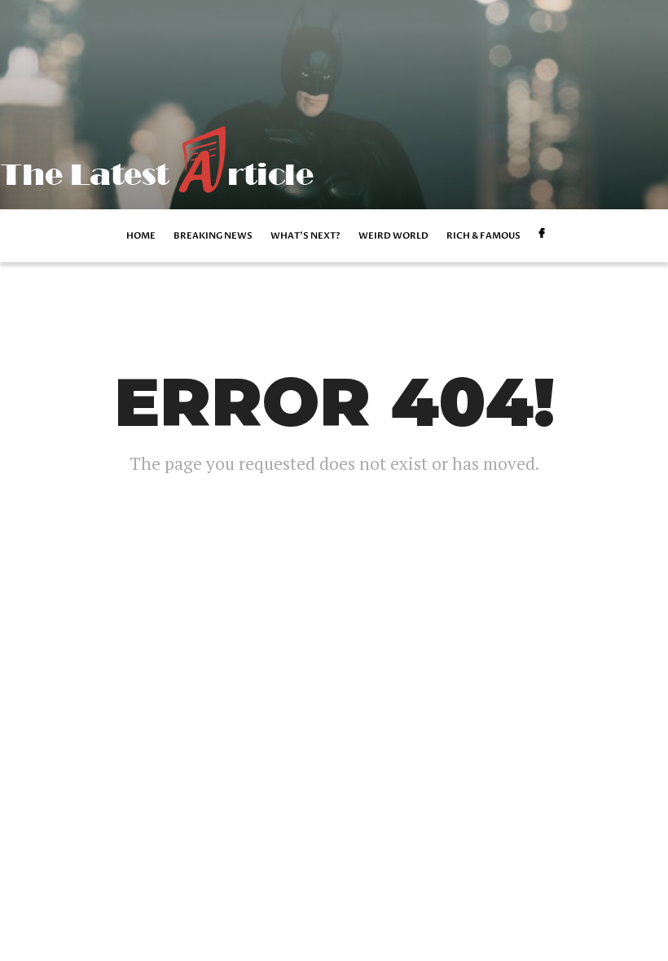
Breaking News (213, 236)
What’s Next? (305, 236)
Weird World (393, 236)
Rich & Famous (483, 236)
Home (141, 236)
